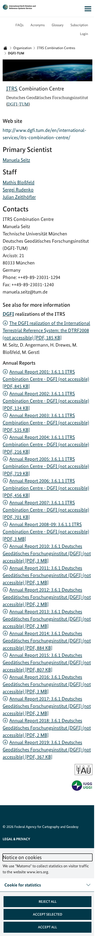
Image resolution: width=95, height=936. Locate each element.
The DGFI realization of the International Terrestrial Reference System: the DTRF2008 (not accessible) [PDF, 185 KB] (46, 330)
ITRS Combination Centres (56, 48)
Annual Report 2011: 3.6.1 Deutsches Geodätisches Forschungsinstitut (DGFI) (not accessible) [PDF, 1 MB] (47, 575)
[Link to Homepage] (19, 7)
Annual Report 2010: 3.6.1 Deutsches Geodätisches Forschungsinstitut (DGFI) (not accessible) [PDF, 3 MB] (47, 553)
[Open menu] (84, 8)
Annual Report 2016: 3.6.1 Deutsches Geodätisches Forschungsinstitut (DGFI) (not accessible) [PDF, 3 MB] (47, 684)
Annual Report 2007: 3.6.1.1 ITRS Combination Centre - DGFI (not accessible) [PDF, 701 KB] (46, 510)
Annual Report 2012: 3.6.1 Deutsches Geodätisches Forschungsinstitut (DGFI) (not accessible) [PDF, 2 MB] (47, 597)
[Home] (5, 48)
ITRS (11, 88)
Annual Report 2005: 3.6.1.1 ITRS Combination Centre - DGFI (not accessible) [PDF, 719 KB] (46, 466)
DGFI (8, 314)
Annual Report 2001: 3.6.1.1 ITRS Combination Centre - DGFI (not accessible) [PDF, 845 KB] (46, 379)
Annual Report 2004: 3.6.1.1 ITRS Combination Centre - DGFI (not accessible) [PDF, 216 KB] (46, 444)
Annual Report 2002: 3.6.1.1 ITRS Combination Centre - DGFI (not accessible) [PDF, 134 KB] (46, 401)
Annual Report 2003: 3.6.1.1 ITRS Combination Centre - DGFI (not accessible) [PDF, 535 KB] (46, 422)
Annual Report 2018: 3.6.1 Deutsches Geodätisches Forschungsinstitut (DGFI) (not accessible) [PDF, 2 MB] (47, 728)
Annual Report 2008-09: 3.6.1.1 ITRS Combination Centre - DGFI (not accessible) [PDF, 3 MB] (46, 531)
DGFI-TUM (18, 104)
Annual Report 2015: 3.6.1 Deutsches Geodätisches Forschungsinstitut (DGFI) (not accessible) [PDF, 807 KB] (47, 662)
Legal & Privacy (16, 839)
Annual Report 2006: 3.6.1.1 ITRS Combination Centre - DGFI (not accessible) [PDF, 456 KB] (46, 488)
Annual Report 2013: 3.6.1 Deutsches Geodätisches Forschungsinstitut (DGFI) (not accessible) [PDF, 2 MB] (47, 619)
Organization (22, 48)
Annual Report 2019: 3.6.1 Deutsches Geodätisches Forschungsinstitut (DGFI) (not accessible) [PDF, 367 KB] (47, 749)
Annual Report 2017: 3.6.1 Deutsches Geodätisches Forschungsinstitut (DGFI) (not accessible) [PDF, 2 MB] (47, 706)
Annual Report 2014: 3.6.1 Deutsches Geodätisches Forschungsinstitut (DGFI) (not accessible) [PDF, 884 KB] (47, 640)
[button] (46, 901)
